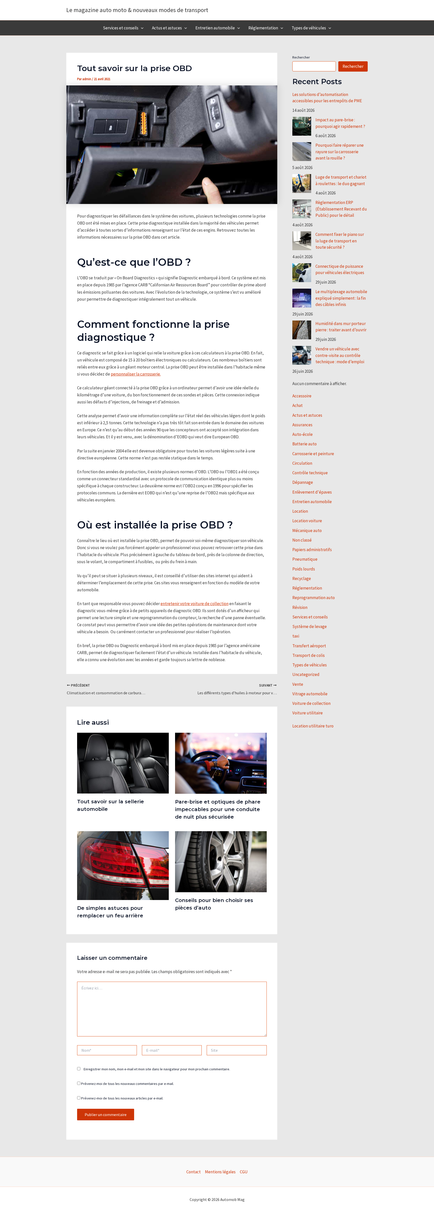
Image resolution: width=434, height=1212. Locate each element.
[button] (140, 27)
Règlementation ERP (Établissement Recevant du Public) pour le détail (341, 209)
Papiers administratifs (312, 549)
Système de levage (309, 626)
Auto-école (302, 434)
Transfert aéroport (309, 646)
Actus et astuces (167, 28)
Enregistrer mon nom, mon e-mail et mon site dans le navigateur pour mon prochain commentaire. (157, 1069)
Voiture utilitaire (307, 713)
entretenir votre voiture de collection (194, 603)
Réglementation (263, 28)
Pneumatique (304, 559)
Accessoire (301, 396)
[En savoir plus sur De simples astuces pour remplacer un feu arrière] (123, 865)
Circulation (302, 463)
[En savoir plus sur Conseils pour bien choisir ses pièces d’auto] (221, 861)
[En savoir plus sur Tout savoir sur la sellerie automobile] (123, 762)
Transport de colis (308, 655)
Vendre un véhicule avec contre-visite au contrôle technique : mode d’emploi (339, 355)
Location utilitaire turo (313, 726)
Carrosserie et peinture (313, 453)
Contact (193, 1172)
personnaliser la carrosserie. (136, 374)
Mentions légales (220, 1172)
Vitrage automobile (310, 694)
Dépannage (302, 482)
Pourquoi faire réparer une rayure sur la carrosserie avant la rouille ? (339, 151)
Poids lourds (303, 569)
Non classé (302, 540)
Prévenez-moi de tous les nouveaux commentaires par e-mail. (127, 1083)
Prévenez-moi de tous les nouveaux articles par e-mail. (122, 1098)
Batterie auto (304, 444)
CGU (244, 1172)
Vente (297, 684)
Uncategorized (305, 674)
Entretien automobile (215, 28)
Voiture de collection (311, 703)
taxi (295, 636)
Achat (297, 405)
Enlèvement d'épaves (312, 492)
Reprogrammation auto (313, 597)
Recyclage (301, 578)
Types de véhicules (309, 28)
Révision (299, 607)
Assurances (302, 425)
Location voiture (307, 520)
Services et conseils (120, 28)
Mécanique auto (307, 530)
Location (300, 511)
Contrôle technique (310, 473)
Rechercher (301, 57)
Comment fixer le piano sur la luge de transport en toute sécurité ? (339, 241)
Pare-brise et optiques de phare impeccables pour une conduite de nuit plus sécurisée (217, 809)
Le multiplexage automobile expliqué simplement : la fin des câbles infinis (341, 298)
